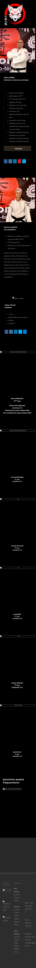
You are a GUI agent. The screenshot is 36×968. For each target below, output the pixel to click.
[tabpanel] (17, 117)
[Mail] (31, 892)
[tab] (17, 86)
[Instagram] (27, 888)
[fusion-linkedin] (15, 161)
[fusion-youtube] (19, 161)
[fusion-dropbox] (25, 332)
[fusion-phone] (5, 166)
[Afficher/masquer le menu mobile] (32, 8)
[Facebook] (27, 883)
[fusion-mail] (29, 161)
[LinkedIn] (31, 888)
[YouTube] (27, 892)
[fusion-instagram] (10, 161)
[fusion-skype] (24, 161)
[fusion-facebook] (5, 161)
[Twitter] (31, 883)
